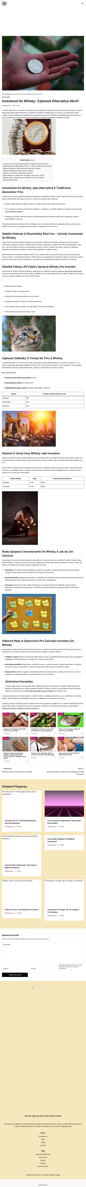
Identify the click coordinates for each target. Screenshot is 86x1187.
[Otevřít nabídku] (82, 3)
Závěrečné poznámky (10, 180)
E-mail (33, 968)
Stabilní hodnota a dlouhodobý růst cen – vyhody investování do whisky (27, 166)
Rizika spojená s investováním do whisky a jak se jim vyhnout (23, 175)
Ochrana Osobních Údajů (51, 1175)
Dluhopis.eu (7, 105)
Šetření (43, 1163)
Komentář (7, 944)
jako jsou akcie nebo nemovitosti (70, 271)
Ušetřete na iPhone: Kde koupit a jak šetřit (17, 770)
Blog (43, 1139)
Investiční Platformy (43, 1154)
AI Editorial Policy (43, 1184)
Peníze (43, 1160)
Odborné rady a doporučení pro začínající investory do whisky (24, 177)
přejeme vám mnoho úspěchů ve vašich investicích (20, 708)
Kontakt (43, 1145)
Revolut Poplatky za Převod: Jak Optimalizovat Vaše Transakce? (65, 771)
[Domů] (2, 94)
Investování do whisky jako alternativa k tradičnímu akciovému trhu (25, 164)
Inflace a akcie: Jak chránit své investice (21, 910)
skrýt (32, 160)
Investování (6, 97)
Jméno (6, 968)
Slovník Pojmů (43, 1166)
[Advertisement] (43, 19)
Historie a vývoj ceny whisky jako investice (17, 173)
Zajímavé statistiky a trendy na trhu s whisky (18, 171)
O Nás (43, 1142)
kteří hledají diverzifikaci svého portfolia (39, 691)
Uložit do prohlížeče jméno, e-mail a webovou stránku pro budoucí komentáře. (70, 966)
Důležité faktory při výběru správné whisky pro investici (21, 168)
